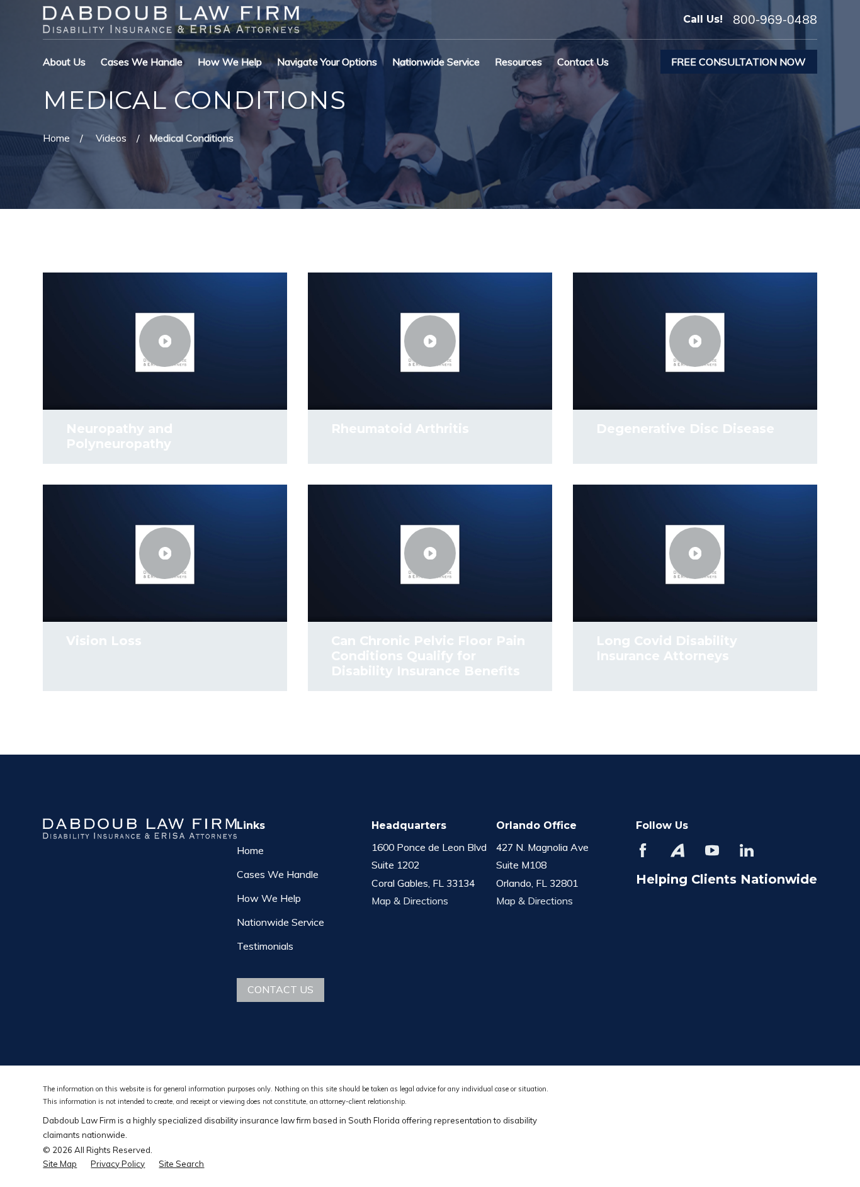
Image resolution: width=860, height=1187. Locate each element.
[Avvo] (677, 850)
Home (250, 850)
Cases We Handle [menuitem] (142, 61)
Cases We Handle (278, 874)
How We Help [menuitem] (230, 61)
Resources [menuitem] (518, 61)
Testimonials (265, 946)
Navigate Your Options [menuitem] (327, 61)
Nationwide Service (280, 922)
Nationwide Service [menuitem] (436, 61)
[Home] (171, 19)
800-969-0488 (775, 20)
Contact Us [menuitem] (583, 61)
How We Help (269, 898)
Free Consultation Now (738, 61)
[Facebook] (643, 850)
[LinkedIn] (747, 850)
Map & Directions (409, 900)
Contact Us (280, 989)
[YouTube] (712, 850)
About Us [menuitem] (64, 61)
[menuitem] (60, 1163)
